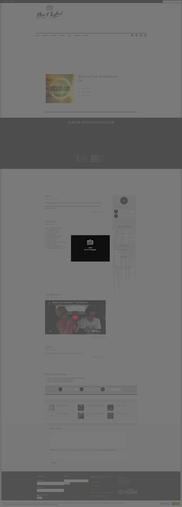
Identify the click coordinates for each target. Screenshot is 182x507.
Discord (93, 249)
